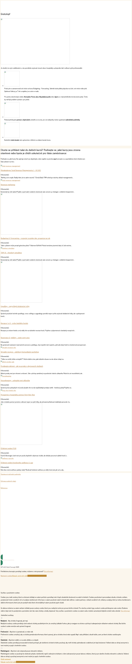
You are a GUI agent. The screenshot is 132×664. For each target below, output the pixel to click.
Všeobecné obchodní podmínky (11, 474)
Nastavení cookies (6, 576)
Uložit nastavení (6, 659)
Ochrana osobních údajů (8, 481)
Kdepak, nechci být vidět (19, 576)
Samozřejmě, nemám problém (37, 576)
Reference (4, 488)
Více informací (48, 571)
